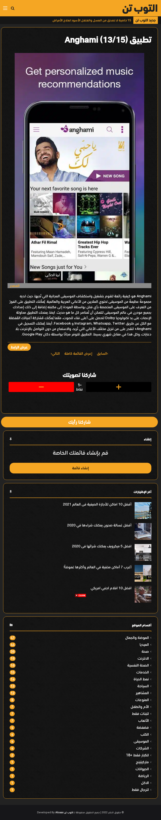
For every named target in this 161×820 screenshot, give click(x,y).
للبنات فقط (140, 713)
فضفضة (142, 727)
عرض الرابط (19, 347)
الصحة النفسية (138, 665)
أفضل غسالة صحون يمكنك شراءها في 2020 (99, 525)
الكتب (144, 734)
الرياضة (143, 776)
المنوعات (142, 700)
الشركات (142, 748)
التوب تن (68, 812)
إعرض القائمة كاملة (78, 353)
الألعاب (143, 720)
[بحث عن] (12, 9)
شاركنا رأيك (79, 422)
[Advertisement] (80, 626)
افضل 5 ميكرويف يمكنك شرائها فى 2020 (101, 546)
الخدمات (142, 672)
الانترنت (143, 658)
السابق (102, 353)
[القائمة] (5, 9)
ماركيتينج (142, 762)
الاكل (145, 782)
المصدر (14, 285)
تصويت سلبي (41, 387)
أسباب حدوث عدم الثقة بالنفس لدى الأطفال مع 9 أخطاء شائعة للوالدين (82, 20)
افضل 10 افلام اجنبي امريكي (111, 588)
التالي (56, 353)
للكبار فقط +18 (137, 755)
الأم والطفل (140, 706)
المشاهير (142, 693)
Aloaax (59, 812)
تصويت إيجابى (118, 387)
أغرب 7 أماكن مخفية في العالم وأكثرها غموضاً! (97, 567)
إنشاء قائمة (80, 468)
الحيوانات (142, 769)
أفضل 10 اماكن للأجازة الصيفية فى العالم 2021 (97, 504)
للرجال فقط (140, 789)
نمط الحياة (141, 679)
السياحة (143, 686)
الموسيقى (141, 741)
